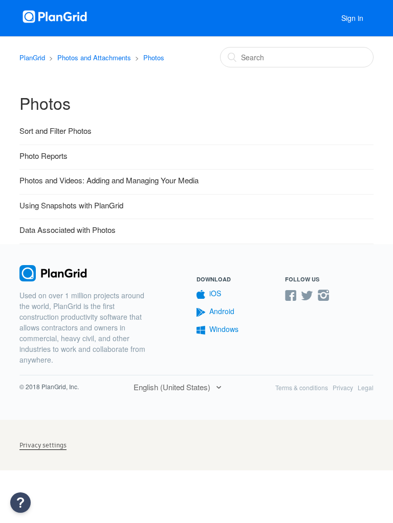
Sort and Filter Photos (55, 130)
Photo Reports (43, 155)
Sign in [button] (352, 18)
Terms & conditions (301, 387)
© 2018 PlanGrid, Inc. (49, 386)
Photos (153, 57)
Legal (366, 387)
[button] (20, 502)
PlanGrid (32, 57)
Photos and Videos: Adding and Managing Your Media (109, 180)
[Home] (55, 22)
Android (221, 311)
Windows (223, 329)
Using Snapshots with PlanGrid (71, 205)
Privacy (343, 387)
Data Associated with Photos (67, 229)
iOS (215, 293)
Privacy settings (43, 445)
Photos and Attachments (94, 57)
